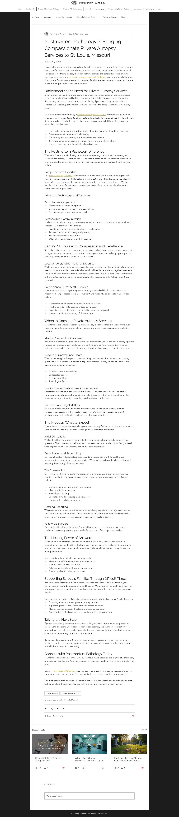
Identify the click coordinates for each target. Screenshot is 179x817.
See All (144, 729)
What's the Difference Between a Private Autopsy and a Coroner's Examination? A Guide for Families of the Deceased (89, 759)
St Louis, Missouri (71, 700)
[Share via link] (63, 708)
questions (47, 17)
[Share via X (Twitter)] (51, 708)
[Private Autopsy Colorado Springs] (129, 744)
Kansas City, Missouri (64, 17)
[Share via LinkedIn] (57, 708)
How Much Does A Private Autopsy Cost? (48, 759)
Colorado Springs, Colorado (87, 17)
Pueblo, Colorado (109, 17)
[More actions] (133, 33)
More (123, 17)
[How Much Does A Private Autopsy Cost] (50, 744)
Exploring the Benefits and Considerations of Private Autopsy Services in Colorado (127, 759)
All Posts (35, 17)
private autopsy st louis (71, 693)
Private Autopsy (52, 693)
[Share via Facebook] (45, 708)
